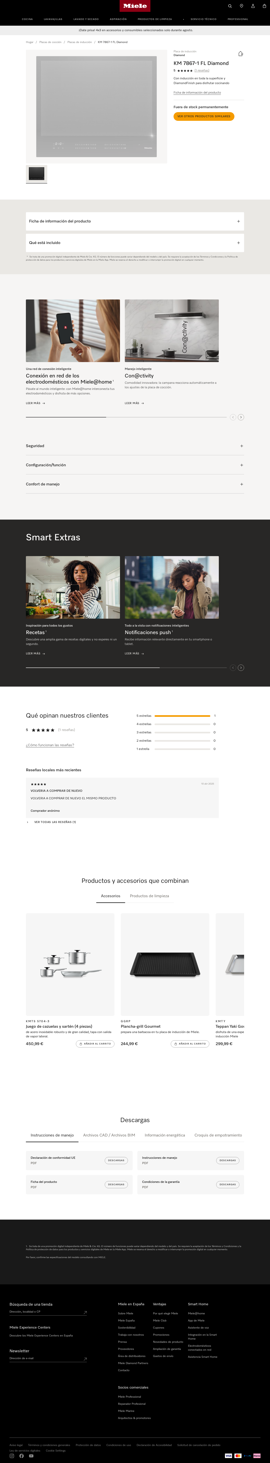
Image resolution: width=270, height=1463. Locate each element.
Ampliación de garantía (167, 1349)
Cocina (27, 19)
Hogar (29, 42)
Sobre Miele (125, 1313)
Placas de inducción (79, 42)
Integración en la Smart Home (202, 1336)
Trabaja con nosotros (131, 1334)
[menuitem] (29, 19)
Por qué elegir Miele (165, 1313)
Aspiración (118, 19)
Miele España (126, 1320)
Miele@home (196, 1313)
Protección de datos (88, 1445)
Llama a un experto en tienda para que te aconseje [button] (38, 1437)
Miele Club (159, 1320)
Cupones (158, 1327)
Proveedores (126, 1349)
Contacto (123, 1370)
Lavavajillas (53, 19)
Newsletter (19, 1351)
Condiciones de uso (118, 1445)
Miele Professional (129, 1396)
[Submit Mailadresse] (85, 1359)
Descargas (116, 1160)
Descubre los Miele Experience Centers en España (41, 1335)
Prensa (122, 1342)
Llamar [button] (53, 1447)
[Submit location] (85, 1312)
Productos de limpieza (155, 19)
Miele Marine (126, 1411)
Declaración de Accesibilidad (154, 1445)
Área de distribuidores (131, 1356)
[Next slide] (241, 417)
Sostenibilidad (126, 1327)
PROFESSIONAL (238, 19)
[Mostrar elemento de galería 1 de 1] (36, 174)
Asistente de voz (198, 1327)
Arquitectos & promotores (134, 1418)
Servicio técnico (204, 19)
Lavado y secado (86, 19)
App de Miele (196, 1320)
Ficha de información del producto (197, 92)
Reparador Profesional (131, 1404)
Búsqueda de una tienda (30, 1304)
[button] (11, 1448)
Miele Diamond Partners (133, 1363)
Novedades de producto (168, 1342)
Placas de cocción (50, 42)
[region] (96, 106)
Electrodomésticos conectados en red (199, 1348)
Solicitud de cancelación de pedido (198, 1445)
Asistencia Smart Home (202, 1357)
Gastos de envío (163, 1356)
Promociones (161, 1334)
